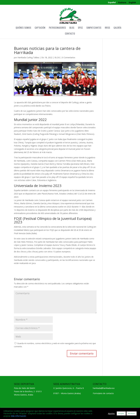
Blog (71, 28)
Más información (18, 415)
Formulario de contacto (103, 393)
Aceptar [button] (121, 413)
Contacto (70, 34)
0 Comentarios (68, 57)
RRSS (107, 28)
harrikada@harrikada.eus (104, 388)
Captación (40, 28)
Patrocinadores (57, 28)
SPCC (80, 28)
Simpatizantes (93, 28)
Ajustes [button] (111, 413)
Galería (117, 28)
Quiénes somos (23, 28)
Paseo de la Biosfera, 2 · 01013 (28, 391)
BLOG (57, 57)
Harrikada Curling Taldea (28, 57)
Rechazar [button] (131, 413)
